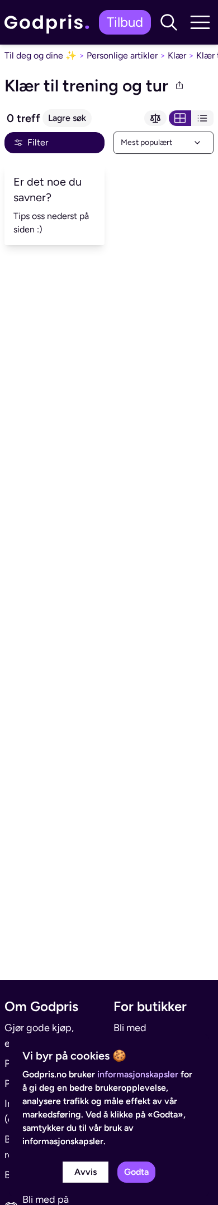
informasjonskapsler (137, 1074)
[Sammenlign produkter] (155, 118)
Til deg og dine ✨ (40, 55)
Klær (177, 55)
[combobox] (163, 143)
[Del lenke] (179, 86)
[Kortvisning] (180, 118)
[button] (168, 22)
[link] (49, 22)
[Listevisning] (202, 118)
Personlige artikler (122, 55)
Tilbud (125, 22)
